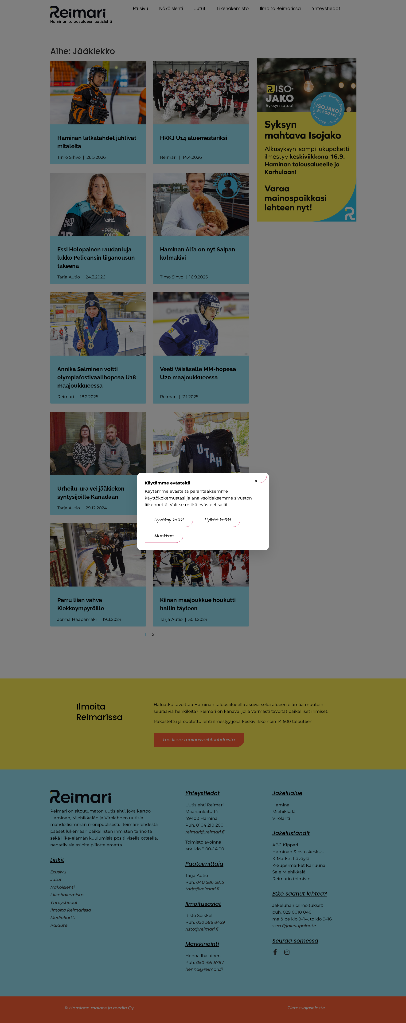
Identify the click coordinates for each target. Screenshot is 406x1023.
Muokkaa (164, 536)
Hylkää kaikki (218, 520)
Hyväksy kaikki (168, 520)
